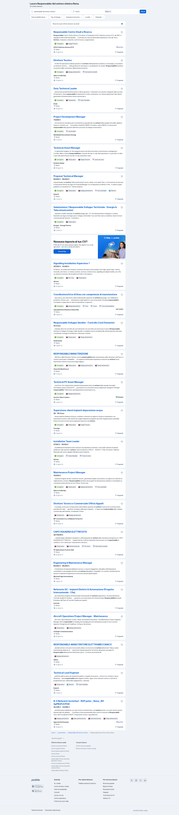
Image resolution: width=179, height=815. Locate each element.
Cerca (143, 11)
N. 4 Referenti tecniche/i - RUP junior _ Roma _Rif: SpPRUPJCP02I (79, 702)
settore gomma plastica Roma (60, 751)
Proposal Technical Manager (68, 176)
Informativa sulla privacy (52, 810)
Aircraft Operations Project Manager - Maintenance (81, 616)
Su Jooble (57, 783)
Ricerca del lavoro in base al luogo (86, 748)
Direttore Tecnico (63, 60)
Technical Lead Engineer (66, 672)
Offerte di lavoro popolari (83, 746)
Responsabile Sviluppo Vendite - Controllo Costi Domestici (84, 322)
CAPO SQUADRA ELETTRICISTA (70, 531)
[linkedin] (145, 780)
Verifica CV (106, 798)
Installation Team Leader (66, 441)
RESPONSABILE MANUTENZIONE (71, 353)
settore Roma (55, 753)
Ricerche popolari (57, 738)
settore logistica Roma (58, 748)
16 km (107, 11)
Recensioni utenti (108, 789)
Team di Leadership (60, 789)
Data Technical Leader (65, 88)
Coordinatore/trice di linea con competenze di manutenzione (85, 294)
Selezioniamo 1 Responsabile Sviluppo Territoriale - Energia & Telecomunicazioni (85, 208)
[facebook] (132, 780)
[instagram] (136, 780)
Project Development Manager (69, 116)
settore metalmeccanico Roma (60, 763)
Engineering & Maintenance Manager (73, 562)
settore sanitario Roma (58, 756)
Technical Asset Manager (67, 147)
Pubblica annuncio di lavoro (87, 783)
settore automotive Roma (59, 746)
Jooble (145, 810)
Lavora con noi (58, 795)
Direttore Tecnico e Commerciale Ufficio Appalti (79, 503)
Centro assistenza (60, 798)
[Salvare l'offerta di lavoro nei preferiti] (122, 32)
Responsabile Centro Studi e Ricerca (73, 32)
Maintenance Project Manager (69, 472)
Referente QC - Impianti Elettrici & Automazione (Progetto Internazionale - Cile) (84, 591)
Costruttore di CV (109, 795)
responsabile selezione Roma (59, 770)
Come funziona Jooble (61, 786)
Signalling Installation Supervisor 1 (72, 263)
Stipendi (105, 792)
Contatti (56, 792)
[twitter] (140, 780)
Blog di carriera (108, 786)
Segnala (120, 52)
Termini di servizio (37, 810)
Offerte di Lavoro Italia (61, 801)
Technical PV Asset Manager (69, 382)
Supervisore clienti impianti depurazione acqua (78, 410)
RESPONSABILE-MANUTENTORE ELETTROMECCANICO (83, 644)
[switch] (122, 24)
